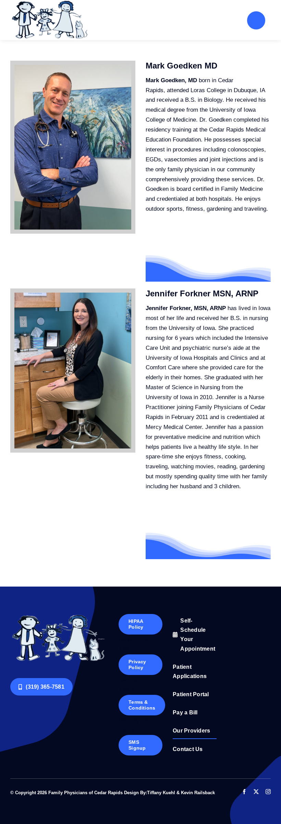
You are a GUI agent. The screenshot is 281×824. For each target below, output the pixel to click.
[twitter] (256, 791)
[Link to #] (256, 20)
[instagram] (268, 791)
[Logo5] (59, 617)
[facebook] (244, 791)
